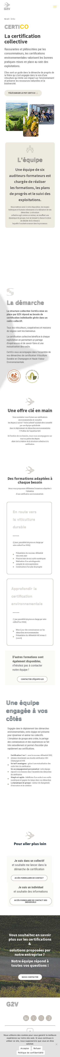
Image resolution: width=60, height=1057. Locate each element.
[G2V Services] (7, 12)
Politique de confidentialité (30, 1052)
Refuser (37, 1048)
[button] (23, 93)
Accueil (6, 19)
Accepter (25, 1048)
